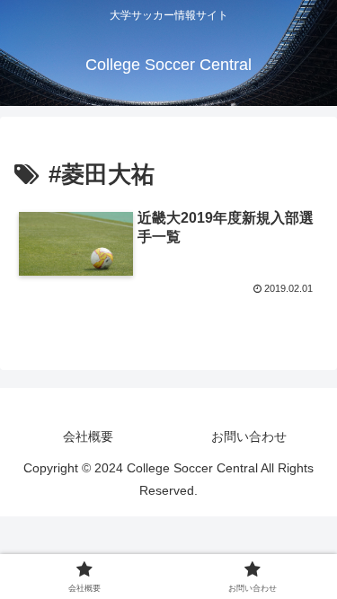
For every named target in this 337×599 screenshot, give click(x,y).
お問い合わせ (249, 436)
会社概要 (88, 436)
